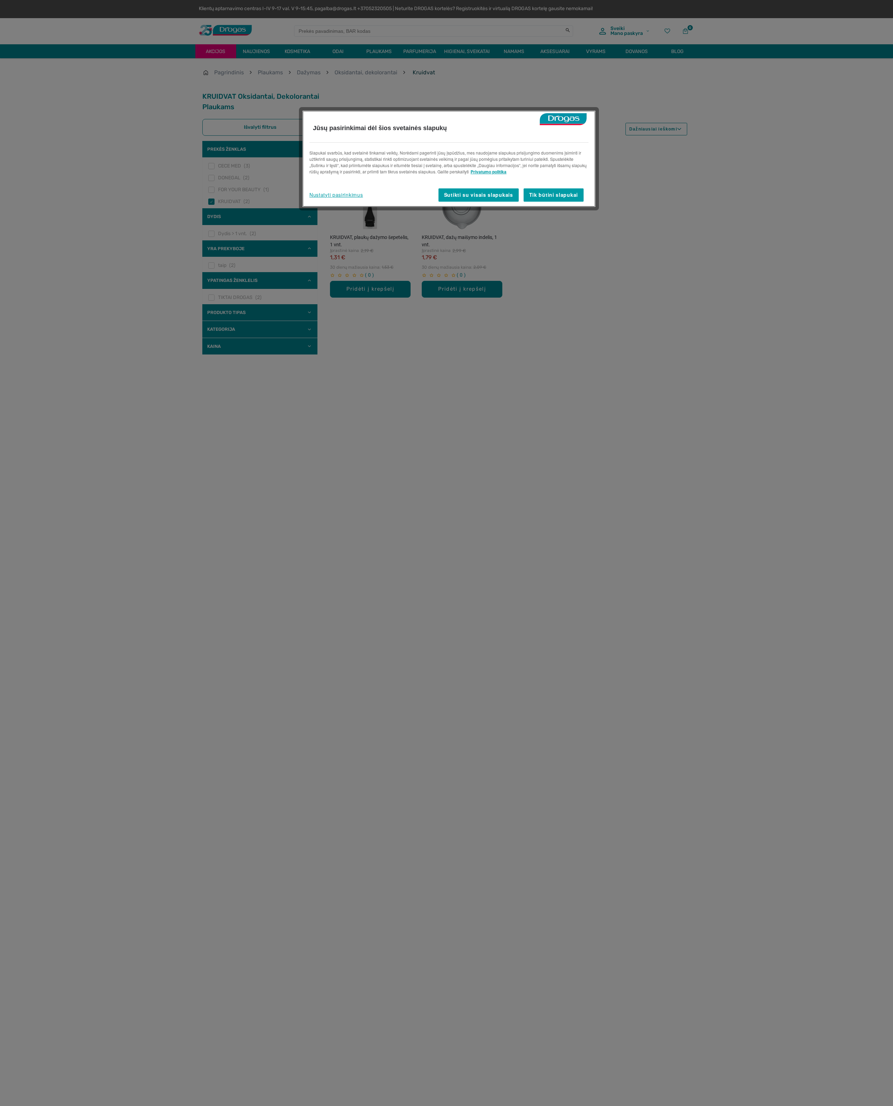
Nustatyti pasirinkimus (336, 194)
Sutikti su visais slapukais (478, 194)
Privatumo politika (488, 172)
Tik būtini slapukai (553, 194)
